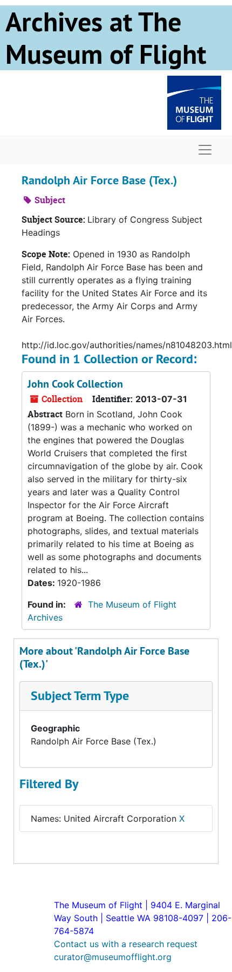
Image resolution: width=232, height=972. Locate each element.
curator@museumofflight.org (113, 956)
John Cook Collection (75, 384)
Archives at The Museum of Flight (105, 38)
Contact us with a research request (125, 943)
